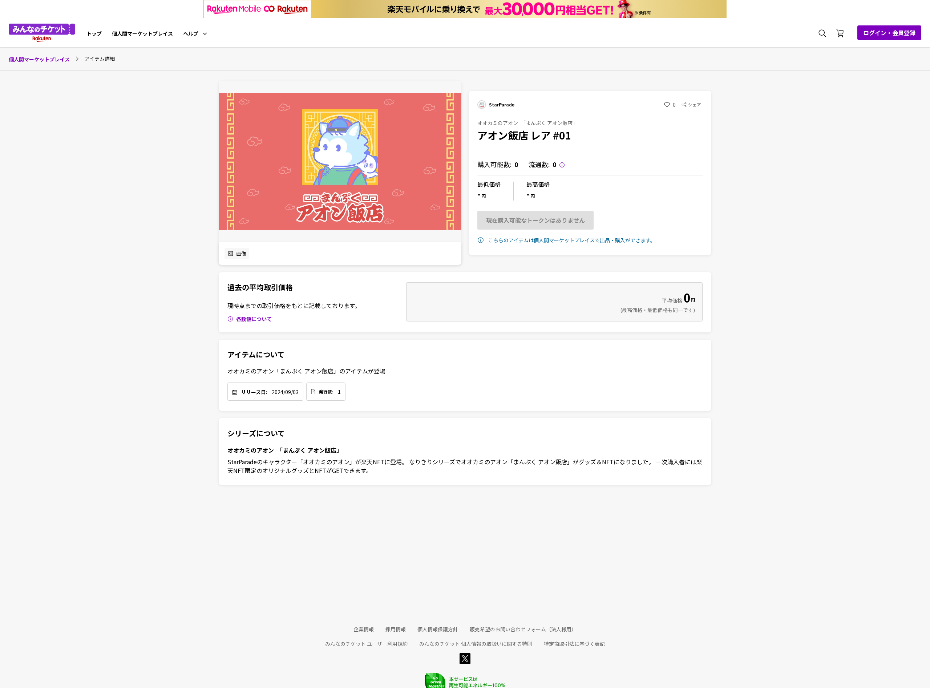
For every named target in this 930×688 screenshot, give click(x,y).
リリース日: (254, 392)
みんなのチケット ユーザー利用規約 (366, 643)
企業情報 (363, 629)
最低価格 (489, 184)
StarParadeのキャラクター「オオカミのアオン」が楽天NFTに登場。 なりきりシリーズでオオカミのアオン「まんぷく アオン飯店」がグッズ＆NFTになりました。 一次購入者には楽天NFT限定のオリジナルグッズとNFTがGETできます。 (464, 466)
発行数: (326, 391)
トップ (94, 33)
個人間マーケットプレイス (142, 33)
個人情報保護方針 (437, 629)
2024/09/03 (285, 392)
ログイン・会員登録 (889, 32)
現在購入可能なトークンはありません (535, 220)
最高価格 (538, 184)
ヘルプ (190, 33)
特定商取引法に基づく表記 (574, 643)
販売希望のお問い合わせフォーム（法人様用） (523, 629)
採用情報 (395, 629)
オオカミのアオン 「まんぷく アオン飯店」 (284, 450)
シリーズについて (256, 433)
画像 (241, 253)
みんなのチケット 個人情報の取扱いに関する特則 (475, 643)
